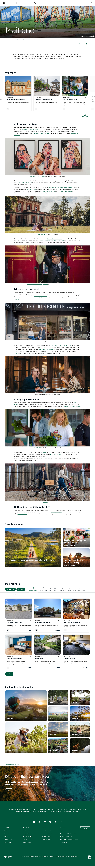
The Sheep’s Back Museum (64, 191)
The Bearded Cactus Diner (57, 345)
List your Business (47, 833)
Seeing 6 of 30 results (12, 594)
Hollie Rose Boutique (56, 454)
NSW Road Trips (27, 836)
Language (85, 828)
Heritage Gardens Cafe (40, 296)
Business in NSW (46, 836)
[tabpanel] (47, 19)
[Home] (10, 3)
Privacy (6, 836)
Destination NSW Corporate (68, 833)
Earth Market (37, 447)
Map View (11, 589)
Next (86, 115)
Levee (44, 452)
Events (18, 764)
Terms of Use (7, 842)
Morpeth (16, 353)
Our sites (63, 828)
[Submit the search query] (35, 3)
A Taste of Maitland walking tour (42, 133)
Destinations (26, 831)
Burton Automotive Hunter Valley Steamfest (51, 240)
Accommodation (22, 514)
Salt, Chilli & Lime (42, 297)
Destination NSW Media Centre (69, 839)
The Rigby (68, 345)
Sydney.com (63, 831)
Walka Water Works (31, 189)
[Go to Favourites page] (91, 3)
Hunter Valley (34, 39)
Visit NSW (7, 828)
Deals (24, 845)
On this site (26, 828)
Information (45, 828)
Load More (9, 674)
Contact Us (7, 831)
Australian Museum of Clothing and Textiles (61, 187)
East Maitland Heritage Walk (24, 182)
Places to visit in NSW (16, 39)
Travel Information (47, 831)
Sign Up (9, 790)
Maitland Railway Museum (54, 239)
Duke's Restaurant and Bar (46, 349)
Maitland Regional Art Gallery (30, 129)
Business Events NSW (66, 836)
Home (6, 39)
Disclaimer (7, 833)
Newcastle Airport (56, 512)
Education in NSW (47, 839)
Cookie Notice (8, 839)
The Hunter (26, 39)
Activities (14, 764)
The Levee (45, 502)
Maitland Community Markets (72, 406)
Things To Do (26, 833)
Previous (83, 115)
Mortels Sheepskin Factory (47, 191)
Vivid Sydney (64, 842)
